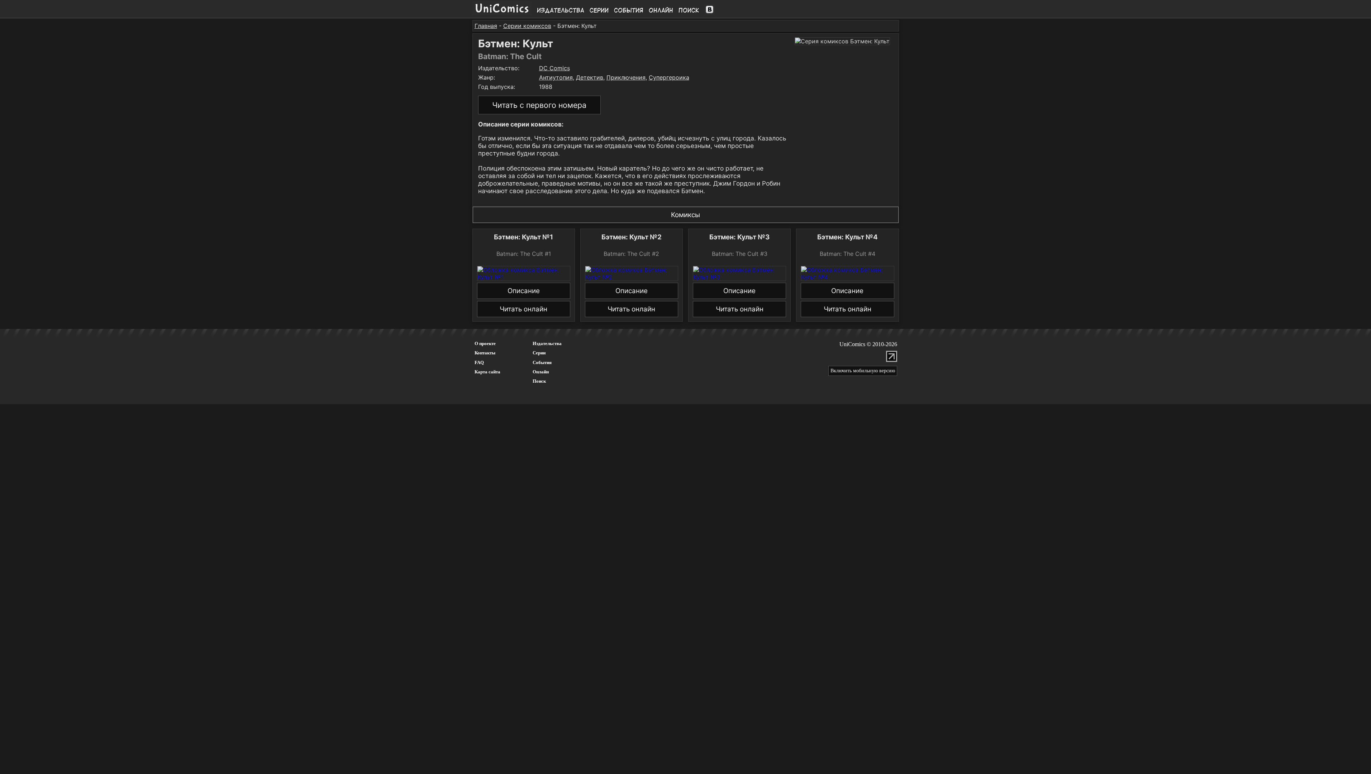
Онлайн (661, 10)
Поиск (689, 10)
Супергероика (669, 77)
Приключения (626, 77)
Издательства (560, 10)
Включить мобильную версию (862, 370)
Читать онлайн (523, 309)
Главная (486, 25)
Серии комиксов (527, 25)
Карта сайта (487, 371)
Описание (524, 291)
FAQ (479, 362)
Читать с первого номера (539, 105)
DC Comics (554, 68)
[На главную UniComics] (502, 13)
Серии (599, 10)
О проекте (485, 343)
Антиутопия (556, 77)
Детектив (589, 77)
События (628, 10)
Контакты (485, 352)
